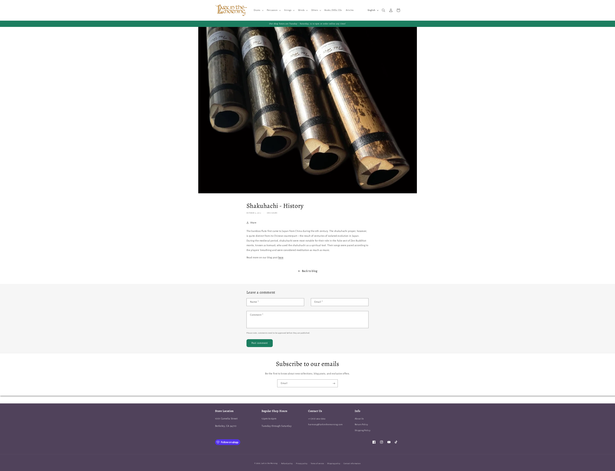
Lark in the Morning (269, 463)
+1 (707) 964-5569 (316, 419)
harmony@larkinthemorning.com (325, 424)
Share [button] (253, 222)
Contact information (352, 463)
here (280, 257)
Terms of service (317, 463)
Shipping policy (333, 463)
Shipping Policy (362, 430)
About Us (359, 419)
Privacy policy (301, 463)
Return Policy (361, 424)
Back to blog (309, 271)
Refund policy (287, 463)
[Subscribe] (334, 383)
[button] (258, 10)
